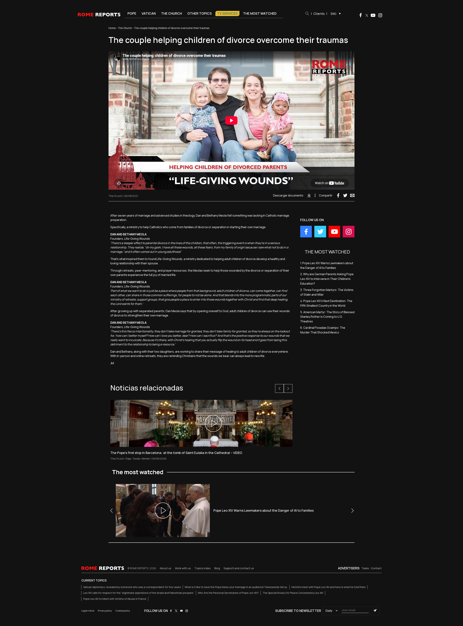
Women (145, 458)
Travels (136, 458)
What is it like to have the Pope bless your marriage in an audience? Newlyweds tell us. (236, 587)
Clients (319, 13)
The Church (171, 13)
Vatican (149, 13)
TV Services (227, 13)
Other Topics (199, 13)
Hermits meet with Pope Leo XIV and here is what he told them (328, 587)
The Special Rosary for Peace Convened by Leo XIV (293, 593)
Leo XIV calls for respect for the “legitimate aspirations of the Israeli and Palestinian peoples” (138, 593)
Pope (132, 13)
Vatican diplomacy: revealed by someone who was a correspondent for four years (132, 587)
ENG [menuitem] (333, 14)
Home (112, 28)
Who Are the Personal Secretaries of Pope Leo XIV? (228, 593)
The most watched (260, 13)
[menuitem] (335, 13)
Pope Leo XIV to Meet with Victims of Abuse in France (114, 598)
